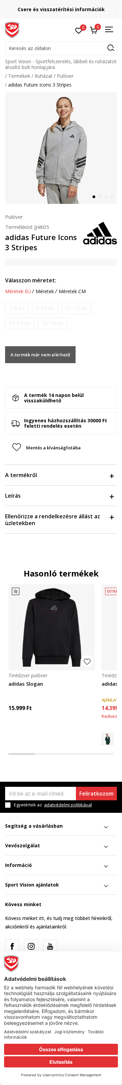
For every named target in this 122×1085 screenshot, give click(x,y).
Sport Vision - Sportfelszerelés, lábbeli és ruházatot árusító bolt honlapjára (61, 64)
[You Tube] (50, 946)
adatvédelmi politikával (68, 805)
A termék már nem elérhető (40, 355)
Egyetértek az (53, 805)
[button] (61, 48)
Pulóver (65, 76)
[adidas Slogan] (51, 627)
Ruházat (44, 76)
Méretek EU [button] (18, 291)
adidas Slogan (25, 683)
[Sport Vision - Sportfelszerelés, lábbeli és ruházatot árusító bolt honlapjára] (12, 29)
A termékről (21, 475)
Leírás (13, 495)
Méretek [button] (45, 291)
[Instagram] (31, 946)
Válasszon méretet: (30, 280)
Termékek (19, 76)
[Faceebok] (12, 946)
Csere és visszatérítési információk (61, 9)
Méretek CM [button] (72, 291)
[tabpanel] (61, 148)
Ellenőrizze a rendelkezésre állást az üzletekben (52, 520)
